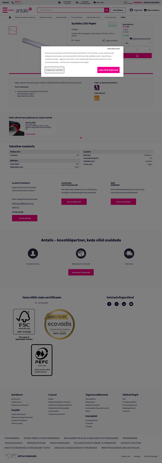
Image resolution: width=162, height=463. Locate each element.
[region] (82, 61)
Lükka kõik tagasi (113, 48)
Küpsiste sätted (54, 70)
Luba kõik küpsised (108, 70)
